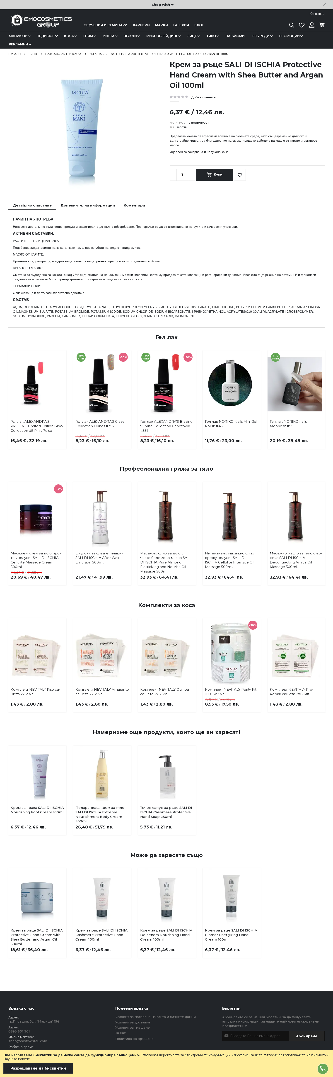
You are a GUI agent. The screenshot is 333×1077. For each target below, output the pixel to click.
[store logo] (40, 25)
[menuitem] (19, 36)
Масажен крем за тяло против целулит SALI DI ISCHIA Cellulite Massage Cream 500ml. (36, 560)
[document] (166, 1063)
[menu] (166, 40)
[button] (43, 931)
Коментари (134, 205)
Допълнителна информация (87, 205)
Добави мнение (203, 97)
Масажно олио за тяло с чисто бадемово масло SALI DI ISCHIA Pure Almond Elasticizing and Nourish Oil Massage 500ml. (165, 562)
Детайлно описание (32, 205)
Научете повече (16, 1059)
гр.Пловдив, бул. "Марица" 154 (33, 1021)
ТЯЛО (33, 54)
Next (318, 391)
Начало (14, 54)
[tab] (32, 205)
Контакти (317, 14)
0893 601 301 (19, 1031)
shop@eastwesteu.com (27, 1041)
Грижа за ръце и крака (63, 54)
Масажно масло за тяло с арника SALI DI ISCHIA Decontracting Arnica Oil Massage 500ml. (296, 560)
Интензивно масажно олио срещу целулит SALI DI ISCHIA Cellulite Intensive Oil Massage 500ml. (229, 560)
